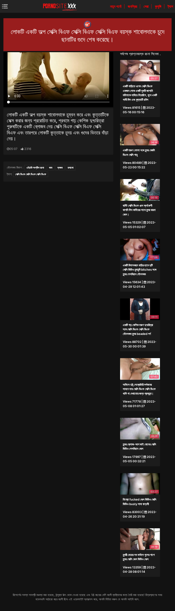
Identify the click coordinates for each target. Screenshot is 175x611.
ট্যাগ (170, 6)
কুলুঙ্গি (158, 6)
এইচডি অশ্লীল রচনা (35, 167)
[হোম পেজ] (60, 6)
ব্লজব (60, 167)
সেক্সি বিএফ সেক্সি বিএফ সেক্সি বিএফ (30, 174)
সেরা (146, 6)
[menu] (5, 6)
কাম (50, 167)
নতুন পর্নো (116, 6)
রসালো (70, 167)
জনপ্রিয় (133, 6)
